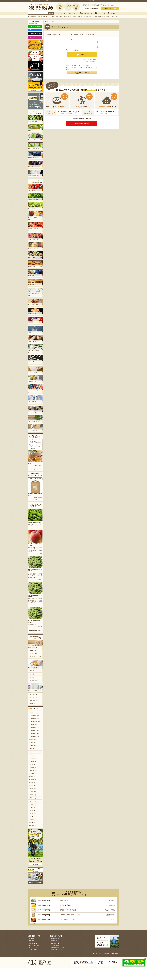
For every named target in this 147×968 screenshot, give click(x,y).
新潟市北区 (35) (35, 715)
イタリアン (79, 16)
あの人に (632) (33, 690)
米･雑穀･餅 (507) (33, 208)
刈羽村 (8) (32, 813)
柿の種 (74, 16)
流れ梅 (60, 16)
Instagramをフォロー (36, 37)
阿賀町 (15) (33, 807)
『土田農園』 (112, 905)
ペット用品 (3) (33, 430)
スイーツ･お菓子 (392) (33, 218)
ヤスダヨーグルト (106, 16)
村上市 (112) (33, 752)
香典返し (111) (33, 680)
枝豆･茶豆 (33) (33, 121)
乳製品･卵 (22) (33, 313)
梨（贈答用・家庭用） (66, 905)
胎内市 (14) (33, 801)
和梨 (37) (31, 130)
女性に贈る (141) (34, 694)
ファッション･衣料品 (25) (33, 391)
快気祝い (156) (33, 677)
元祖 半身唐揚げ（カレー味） (34, 493)
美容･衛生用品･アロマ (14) (34, 401)
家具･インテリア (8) (34, 421)
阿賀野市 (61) (33, 767)
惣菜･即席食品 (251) (34, 248)
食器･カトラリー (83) (33, 362)
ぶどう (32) (32, 139)
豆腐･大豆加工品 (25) (33, 294)
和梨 (57, 16)
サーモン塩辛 (115, 16)
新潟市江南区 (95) (35, 724)
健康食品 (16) (32, 341)
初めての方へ (83, 0)
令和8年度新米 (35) (34, 175)
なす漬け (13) (32, 157)
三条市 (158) (33, 745)
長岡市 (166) (33, 739)
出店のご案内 (115, 0)
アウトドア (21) (33, 412)
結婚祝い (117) (33, 653)
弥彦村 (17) (33, 804)
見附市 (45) (33, 785)
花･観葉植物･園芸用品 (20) (33, 351)
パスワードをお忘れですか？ (90, 59)
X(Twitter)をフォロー (36, 33)
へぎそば (91, 16)
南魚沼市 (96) (33, 755)
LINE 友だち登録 (36, 26)
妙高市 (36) (33, 791)
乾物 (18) (31, 284)
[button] (82, 72)
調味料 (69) (32, 266)
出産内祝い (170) (34, 671)
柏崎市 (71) (33, 758)
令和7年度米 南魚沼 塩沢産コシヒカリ (70, 915)
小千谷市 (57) (33, 779)
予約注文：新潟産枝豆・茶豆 (34, 522)
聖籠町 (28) (33, 798)
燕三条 (69, 16)
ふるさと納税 (33, 16)
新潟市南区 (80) (35, 730)
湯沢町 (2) (32, 822)
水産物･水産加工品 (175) (33, 229)
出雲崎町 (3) (33, 819)
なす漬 (65, 16)
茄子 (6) (31, 166)
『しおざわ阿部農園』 (109, 915)
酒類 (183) (32, 332)
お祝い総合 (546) (33, 647)
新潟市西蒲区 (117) (35, 736)
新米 (53, 16)
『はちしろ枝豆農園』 (109, 900)
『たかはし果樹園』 (110, 910)
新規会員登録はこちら (92, 61)
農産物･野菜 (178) (33, 199)
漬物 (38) (31, 275)
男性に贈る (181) (34, 697)
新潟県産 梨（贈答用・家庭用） (68, 910)
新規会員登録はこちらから (82, 123)
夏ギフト (45, 16)
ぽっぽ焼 (86, 16)
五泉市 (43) (33, 788)
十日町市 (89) (33, 761)
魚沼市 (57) (33, 782)
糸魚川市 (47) (33, 773)
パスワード (69, 45)
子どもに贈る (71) (34, 703)
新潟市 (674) (33, 712)
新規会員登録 (30, 0)
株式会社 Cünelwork (104, 953)
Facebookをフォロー (36, 30)
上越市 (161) (33, 742)
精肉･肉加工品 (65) (34, 239)
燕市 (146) (32, 748)
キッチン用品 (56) (33, 372)
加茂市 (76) (33, 764)
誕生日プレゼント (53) (35, 656)
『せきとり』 (39, 496)
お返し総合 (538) (33, 667)
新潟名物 (40, 16)
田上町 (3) (32, 816)
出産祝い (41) (33, 650)
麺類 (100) (32, 257)
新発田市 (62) (33, 770)
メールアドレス (70, 40)
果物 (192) (32, 190)
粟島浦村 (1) (33, 825)
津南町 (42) (33, 794)
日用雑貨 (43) (32, 381)
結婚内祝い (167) (34, 674)
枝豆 (50, 16)
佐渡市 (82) (33, 776)
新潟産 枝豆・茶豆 (65, 900)
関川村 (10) (33, 810)
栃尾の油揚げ (98, 16)
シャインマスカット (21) (35, 148)
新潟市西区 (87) (35, 733)
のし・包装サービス (105, 0)
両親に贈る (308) (34, 700)
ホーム (76, 0)
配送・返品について (94, 0)
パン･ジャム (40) (33, 304)
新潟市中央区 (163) (35, 721)
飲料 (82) (31, 323)
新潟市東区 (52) (35, 718)
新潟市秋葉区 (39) (35, 727)
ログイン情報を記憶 (72, 50)
